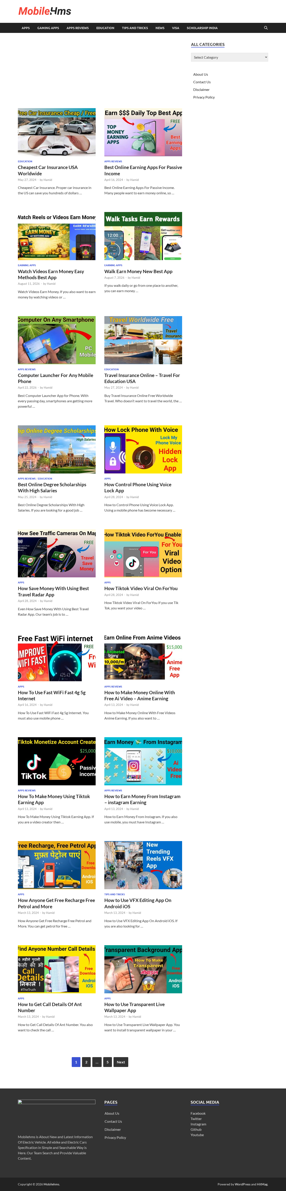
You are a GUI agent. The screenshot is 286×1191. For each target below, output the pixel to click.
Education (105, 28)
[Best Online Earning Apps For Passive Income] (143, 132)
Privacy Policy (204, 97)
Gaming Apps (48, 28)
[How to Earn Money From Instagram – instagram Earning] (143, 761)
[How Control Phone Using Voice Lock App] (143, 449)
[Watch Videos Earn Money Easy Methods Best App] (57, 236)
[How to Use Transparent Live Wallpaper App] (143, 969)
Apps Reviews (78, 28)
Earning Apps (27, 265)
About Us (200, 74)
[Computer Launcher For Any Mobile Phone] (57, 340)
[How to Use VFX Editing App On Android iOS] (143, 865)
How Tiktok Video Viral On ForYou (141, 588)
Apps (26, 28)
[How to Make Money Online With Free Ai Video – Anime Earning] (143, 657)
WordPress (242, 1184)
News (160, 28)
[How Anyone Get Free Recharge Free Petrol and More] (57, 865)
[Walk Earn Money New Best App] (143, 236)
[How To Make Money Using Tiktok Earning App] (57, 761)
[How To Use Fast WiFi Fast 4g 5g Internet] (57, 657)
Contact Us (202, 82)
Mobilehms (51, 1184)
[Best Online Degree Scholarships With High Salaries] (57, 449)
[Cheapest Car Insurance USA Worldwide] (57, 132)
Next (121, 1062)
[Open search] (266, 28)
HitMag (262, 1184)
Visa (175, 28)
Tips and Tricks (135, 28)
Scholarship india (202, 28)
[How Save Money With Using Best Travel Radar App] (57, 553)
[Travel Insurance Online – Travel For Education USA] (143, 340)
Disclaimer (201, 89)
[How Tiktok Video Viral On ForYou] (143, 553)
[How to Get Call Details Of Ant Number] (57, 969)
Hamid (48, 180)
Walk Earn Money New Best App (138, 271)
